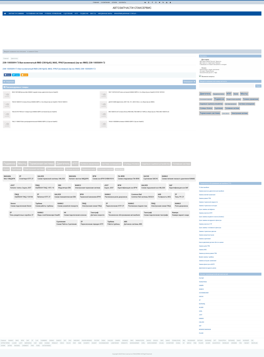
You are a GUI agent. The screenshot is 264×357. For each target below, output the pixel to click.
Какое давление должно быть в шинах (211, 242)
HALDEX (41, 176)
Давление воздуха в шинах (207, 268)
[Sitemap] (167, 2)
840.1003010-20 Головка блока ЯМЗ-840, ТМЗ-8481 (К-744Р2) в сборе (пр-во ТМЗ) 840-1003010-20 (139, 111)
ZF (20, 176)
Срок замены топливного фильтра (210, 227)
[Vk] (145, 2)
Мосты (22, 163)
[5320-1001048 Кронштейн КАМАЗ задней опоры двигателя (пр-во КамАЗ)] (51, 90)
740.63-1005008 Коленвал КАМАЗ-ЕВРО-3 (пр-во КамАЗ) (126, 121)
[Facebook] (152, 2)
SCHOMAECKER (204, 293)
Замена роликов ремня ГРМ (208, 253)
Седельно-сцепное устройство (156, 164)
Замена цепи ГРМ (204, 246)
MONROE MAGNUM (205, 329)
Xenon (13, 203)
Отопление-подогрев (105, 169)
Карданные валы (88, 169)
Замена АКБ (203, 249)
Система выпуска (72, 169)
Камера (175, 213)
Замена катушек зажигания (207, 260)
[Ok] (148, 2)
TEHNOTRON (203, 282)
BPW (94, 176)
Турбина (38, 203)
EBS (59, 185)
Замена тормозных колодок (208, 205)
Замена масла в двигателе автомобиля (211, 191)
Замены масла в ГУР (205, 224)
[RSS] (163, 2)
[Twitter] (159, 2)
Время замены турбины (206, 257)
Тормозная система (41, 163)
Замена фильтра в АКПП (207, 264)
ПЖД (37, 185)
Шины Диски (119, 169)
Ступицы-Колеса (131, 164)
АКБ (159, 194)
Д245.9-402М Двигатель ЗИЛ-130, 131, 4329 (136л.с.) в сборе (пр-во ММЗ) (131, 102)
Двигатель (63, 163)
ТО (109, 213)
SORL (200, 311)
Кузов (6, 169)
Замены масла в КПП (205, 213)
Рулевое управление (89, 164)
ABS (125, 222)
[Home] (5, 13)
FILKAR (201, 333)
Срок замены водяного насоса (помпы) (211, 216)
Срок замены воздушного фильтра (210, 220)
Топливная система (181, 164)
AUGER (201, 307)
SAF (170, 185)
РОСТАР (201, 278)
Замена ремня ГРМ (205, 198)
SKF (200, 326)
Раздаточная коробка (55, 169)
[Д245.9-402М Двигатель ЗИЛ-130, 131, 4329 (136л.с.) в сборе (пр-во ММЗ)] (147, 100)
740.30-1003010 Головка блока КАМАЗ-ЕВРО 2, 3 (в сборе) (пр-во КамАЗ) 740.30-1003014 (39, 102)
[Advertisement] (132, 32)
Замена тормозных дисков (207, 231)
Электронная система (34, 169)
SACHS (146, 176)
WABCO (78, 185)
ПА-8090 (121, 176)
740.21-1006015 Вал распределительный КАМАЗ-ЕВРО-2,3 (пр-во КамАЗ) (34, 121)
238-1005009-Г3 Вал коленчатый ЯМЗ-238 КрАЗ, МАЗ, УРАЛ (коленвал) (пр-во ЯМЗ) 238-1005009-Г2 (49, 69)
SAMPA (201, 285)
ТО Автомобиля (204, 187)
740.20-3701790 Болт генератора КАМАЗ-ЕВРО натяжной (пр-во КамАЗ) (34, 111)
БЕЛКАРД (202, 304)
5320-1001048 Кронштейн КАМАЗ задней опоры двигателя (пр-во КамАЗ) (35, 92)
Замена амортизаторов (206, 235)
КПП (75, 163)
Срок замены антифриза (207, 209)
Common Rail (136, 194)
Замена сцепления (205, 238)
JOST (12, 185)
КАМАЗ (165, 176)
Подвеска (9, 163)
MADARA (7, 176)
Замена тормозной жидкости (208, 202)
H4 (65, 213)
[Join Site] (170, 2)
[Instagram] (156, 2)
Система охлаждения (111, 164)
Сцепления (16, 169)
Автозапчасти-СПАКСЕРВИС (132, 354)
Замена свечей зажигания (207, 194)
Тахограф (94, 213)
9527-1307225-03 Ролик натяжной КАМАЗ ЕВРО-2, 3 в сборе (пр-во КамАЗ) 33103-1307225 (136, 92)
